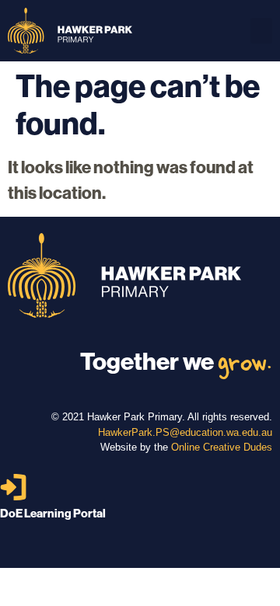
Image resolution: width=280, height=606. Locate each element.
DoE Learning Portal (53, 513)
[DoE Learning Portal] (13, 487)
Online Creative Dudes (221, 447)
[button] (261, 31)
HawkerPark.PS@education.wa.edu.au (185, 432)
